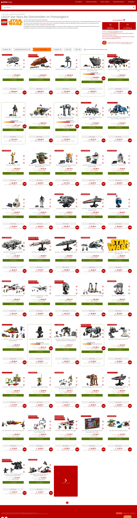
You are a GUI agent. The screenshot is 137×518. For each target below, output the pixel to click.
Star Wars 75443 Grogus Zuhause (118, 430)
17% (24, 92)
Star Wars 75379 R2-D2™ (118, 165)
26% (51, 92)
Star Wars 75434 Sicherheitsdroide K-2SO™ (39, 209)
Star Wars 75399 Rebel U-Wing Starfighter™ (39, 296)
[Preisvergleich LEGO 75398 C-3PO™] (13, 158)
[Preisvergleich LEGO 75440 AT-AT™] (118, 288)
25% (103, 78)
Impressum (132, 513)
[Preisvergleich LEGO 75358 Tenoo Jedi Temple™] (13, 380)
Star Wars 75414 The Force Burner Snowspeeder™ (13, 339)
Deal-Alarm (117, 36)
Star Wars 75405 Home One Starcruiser (66, 252)
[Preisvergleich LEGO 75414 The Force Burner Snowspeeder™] (13, 332)
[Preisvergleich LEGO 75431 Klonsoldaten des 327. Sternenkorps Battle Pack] (66, 380)
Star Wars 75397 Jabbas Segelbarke (39, 69)
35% (130, 92)
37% (24, 314)
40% (24, 227)
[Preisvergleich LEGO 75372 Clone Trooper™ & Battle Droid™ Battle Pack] (39, 423)
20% (103, 348)
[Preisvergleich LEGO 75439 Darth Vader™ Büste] (39, 332)
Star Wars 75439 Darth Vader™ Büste (39, 339)
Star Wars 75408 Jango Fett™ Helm (118, 208)
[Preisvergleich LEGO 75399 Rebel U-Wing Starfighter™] (39, 288)
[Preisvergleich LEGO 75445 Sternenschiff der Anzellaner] (13, 245)
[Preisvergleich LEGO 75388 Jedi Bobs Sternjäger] (66, 423)
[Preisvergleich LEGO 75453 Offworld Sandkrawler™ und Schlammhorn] (92, 62)
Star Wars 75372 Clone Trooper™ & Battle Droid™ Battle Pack (39, 431)
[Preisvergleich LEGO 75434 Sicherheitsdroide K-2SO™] (39, 201)
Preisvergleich (78, 1)
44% (77, 184)
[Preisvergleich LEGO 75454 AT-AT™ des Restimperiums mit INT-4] (66, 110)
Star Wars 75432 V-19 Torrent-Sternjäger (92, 295)
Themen (105, 1)
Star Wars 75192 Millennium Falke (13, 69)
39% (77, 92)
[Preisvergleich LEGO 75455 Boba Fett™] (13, 110)
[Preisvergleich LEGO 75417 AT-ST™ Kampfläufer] (65, 62)
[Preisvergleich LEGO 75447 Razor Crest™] (39, 110)
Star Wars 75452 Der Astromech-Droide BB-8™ (13, 209)
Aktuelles (91, 1)
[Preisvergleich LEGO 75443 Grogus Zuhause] (118, 423)
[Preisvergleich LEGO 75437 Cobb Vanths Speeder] (13, 423)
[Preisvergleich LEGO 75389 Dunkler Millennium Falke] (118, 62)
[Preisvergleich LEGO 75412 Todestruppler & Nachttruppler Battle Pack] (13, 467)
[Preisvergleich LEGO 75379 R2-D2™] (118, 158)
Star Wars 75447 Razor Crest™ (39, 117)
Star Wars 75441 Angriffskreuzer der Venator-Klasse (92, 209)
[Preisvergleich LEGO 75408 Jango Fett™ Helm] (119, 201)
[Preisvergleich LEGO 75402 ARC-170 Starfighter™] (13, 289)
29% (103, 449)
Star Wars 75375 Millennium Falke (65, 208)
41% (77, 227)
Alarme (118, 1)
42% (103, 184)
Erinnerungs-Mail (113, 31)
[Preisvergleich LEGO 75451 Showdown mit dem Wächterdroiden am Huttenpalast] (65, 332)
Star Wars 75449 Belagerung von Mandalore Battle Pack (39, 474)
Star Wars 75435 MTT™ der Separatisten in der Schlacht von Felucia (118, 118)
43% (77, 271)
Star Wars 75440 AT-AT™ (118, 295)
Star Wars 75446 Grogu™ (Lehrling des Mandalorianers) (39, 165)
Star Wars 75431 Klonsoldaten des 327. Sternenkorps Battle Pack (66, 387)
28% (51, 271)
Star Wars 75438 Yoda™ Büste (39, 387)
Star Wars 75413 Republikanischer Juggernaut (92, 118)
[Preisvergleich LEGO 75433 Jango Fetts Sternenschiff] (92, 245)
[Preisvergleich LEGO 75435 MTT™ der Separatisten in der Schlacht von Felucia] (119, 110)
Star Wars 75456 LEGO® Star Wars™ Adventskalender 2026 (92, 431)
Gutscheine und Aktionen (46, 24)
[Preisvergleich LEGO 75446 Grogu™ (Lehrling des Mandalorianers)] (39, 158)
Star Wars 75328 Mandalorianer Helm (65, 295)
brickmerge (119, 513)
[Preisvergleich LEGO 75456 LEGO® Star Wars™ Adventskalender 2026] (92, 423)
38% (24, 184)
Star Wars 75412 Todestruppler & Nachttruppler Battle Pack (13, 474)
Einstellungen (131, 1)
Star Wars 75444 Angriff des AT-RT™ (118, 339)
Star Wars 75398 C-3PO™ (13, 165)
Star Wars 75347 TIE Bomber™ (92, 339)
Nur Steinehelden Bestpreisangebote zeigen (97, 49)
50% (24, 406)
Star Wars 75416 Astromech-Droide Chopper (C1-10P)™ (66, 165)
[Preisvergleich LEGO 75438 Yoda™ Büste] (39, 380)
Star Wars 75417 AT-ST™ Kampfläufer (65, 69)
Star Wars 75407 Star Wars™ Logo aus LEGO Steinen (118, 252)
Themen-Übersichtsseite (86, 21)
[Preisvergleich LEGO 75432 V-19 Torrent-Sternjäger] (92, 288)
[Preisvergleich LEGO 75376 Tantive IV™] (39, 245)
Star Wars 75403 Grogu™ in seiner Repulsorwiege (92, 165)
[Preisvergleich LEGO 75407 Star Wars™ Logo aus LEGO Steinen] (118, 245)
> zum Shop (13, 80)
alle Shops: (13, 89)
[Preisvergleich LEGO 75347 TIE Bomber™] (92, 332)
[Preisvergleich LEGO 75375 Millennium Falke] (66, 201)
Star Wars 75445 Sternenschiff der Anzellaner (13, 252)
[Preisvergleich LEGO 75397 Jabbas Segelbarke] (39, 62)
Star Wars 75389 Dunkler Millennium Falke (118, 70)
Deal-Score (113, 38)
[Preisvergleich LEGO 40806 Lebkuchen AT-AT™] (92, 380)
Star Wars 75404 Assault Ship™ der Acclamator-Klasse (118, 387)
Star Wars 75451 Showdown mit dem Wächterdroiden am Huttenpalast (65, 339)
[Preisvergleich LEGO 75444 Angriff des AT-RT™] (118, 332)
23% (103, 406)
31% (51, 140)
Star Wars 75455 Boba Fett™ (13, 117)
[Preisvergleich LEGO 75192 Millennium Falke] (13, 62)
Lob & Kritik (127, 516)
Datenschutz (126, 513)
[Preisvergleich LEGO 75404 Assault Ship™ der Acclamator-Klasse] (118, 380)
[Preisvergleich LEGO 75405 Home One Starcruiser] (66, 245)
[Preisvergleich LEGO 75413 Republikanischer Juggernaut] (92, 110)
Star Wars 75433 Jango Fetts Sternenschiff (92, 252)
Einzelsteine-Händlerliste (59, 23)
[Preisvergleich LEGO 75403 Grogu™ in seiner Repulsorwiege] (92, 158)
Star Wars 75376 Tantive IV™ (39, 252)
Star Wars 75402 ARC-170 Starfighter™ (13, 295)
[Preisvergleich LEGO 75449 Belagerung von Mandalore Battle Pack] (39, 467)
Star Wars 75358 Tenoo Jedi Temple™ (13, 387)
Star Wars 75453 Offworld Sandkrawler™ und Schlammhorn (92, 70)
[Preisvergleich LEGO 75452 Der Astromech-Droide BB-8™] (13, 201)
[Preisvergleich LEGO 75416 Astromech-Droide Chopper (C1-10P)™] (66, 158)
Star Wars (5, 49)
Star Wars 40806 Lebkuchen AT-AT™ (92, 387)
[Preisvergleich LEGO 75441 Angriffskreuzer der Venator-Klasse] (92, 201)
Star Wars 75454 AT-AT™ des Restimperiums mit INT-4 (66, 118)
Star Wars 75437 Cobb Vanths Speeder (13, 430)
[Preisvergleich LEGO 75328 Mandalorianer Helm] (65, 288)
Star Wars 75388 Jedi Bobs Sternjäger (65, 430)
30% (77, 449)
